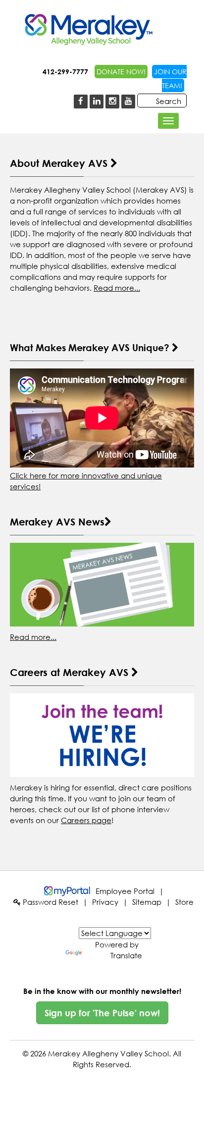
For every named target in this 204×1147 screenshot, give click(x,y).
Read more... (117, 288)
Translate (126, 955)
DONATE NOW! (121, 71)
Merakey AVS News (57, 521)
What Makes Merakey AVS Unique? (91, 347)
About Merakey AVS (60, 163)
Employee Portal (125, 891)
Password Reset (49, 902)
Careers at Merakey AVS (70, 672)
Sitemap (146, 902)
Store (184, 902)
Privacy (105, 902)
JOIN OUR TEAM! (170, 78)
